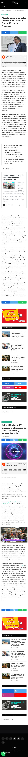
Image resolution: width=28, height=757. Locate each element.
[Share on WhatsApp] (22, 32)
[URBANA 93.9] (15, 2)
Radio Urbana (3, 477)
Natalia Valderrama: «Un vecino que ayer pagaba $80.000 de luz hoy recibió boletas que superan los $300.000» (18, 347)
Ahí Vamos (4, 14)
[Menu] (2, 2)
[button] (3, 753)
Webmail (4, 6)
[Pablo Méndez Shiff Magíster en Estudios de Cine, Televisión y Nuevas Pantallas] (14, 451)
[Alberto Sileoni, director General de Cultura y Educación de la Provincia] (14, 44)
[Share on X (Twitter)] (14, 32)
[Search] (26, 2)
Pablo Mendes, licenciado (11, 477)
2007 (22, 565)
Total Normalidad (6, 421)
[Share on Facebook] (5, 32)
